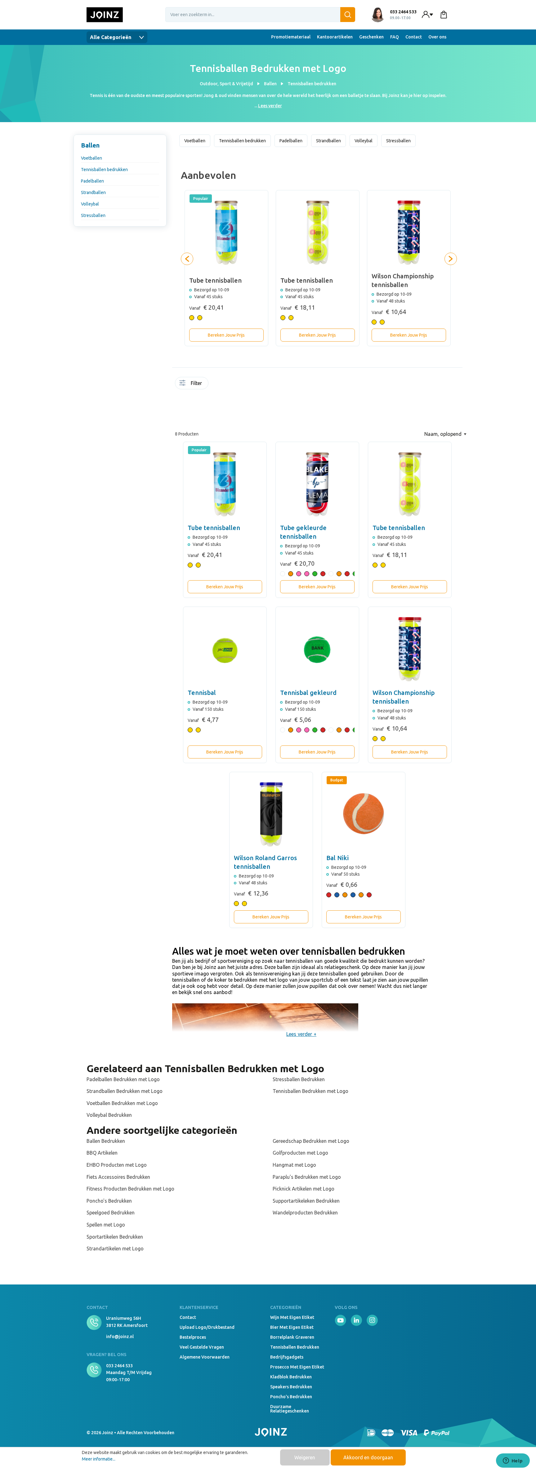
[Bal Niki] (363, 813)
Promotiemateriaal (290, 36)
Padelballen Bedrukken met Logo (123, 1079)
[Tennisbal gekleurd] (317, 648)
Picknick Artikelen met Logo (303, 1188)
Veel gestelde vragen (202, 1347)
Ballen (90, 145)
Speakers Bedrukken (291, 1386)
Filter (196, 383)
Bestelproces (193, 1337)
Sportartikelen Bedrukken (115, 1237)
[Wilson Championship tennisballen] (410, 648)
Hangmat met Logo (294, 1165)
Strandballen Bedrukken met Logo (125, 1091)
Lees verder (270, 105)
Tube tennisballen (214, 527)
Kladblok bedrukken (291, 1376)
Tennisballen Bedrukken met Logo (310, 1091)
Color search (231, 387)
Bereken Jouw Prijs (226, 335)
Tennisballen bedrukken (104, 169)
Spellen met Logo (106, 1224)
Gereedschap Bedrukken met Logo (311, 1141)
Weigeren (304, 1457)
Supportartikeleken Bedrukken (306, 1201)
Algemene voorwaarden (205, 1357)
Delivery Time (225, 387)
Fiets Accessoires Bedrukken (118, 1177)
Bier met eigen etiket (292, 1327)
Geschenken (371, 36)
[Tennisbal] (225, 648)
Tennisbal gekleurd (308, 692)
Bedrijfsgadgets (286, 1357)
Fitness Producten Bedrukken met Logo (130, 1188)
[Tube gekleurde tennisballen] (317, 483)
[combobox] (260, 14)
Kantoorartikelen (335, 36)
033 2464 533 (119, 1365)
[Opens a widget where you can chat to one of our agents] (513, 1461)
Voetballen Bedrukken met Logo (122, 1103)
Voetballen (91, 158)
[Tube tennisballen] (225, 483)
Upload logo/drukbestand (207, 1327)
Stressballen (93, 215)
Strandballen (93, 192)
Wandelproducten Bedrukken (305, 1212)
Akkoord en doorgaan (368, 1457)
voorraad (212, 384)
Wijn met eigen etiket (292, 1317)
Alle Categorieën (111, 37)
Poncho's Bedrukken (109, 1201)
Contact (413, 36)
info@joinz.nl (120, 1336)
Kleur (237, 384)
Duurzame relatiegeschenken (289, 1408)
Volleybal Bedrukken (109, 1115)
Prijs (212, 404)
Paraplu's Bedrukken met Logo (307, 1177)
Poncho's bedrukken (291, 1396)
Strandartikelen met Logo (115, 1248)
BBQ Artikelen (102, 1153)
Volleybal (90, 203)
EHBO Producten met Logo (117, 1165)
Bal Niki (337, 857)
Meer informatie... (98, 1459)
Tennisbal (202, 692)
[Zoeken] (347, 14)
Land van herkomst (243, 387)
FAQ (394, 36)
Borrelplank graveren (292, 1337)
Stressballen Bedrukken (299, 1079)
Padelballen (92, 181)
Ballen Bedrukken (106, 1141)
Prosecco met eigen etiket (297, 1366)
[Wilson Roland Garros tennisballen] (271, 813)
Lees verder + (301, 1034)
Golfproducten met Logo (300, 1153)
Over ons (437, 36)
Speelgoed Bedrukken (111, 1212)
